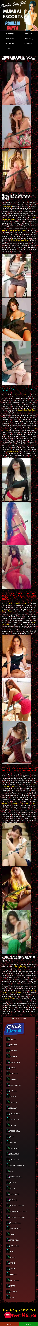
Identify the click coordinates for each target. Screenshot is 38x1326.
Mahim (13, 1183)
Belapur (13, 1056)
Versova (13, 1274)
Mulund (13, 1200)
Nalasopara (15, 1223)
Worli (12, 1297)
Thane (9, 48)
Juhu (12, 1137)
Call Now (9, 1324)
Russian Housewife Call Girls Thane (19, 803)
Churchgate (15, 1085)
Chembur (14, 1079)
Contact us (28, 43)
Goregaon (14, 1119)
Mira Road (14, 1194)
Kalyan (13, 1142)
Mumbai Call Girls (18, 1211)
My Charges (9, 43)
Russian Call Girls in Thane (14, 230)
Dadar (13, 1096)
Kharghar (14, 1160)
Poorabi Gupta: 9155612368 (19, 1310)
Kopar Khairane (17, 1165)
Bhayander (15, 1062)
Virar (12, 1286)
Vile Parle (14, 1280)
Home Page (9, 34)
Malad (13, 1188)
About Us (28, 34)
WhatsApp (28, 1324)
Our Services (9, 38)
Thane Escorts (7, 206)
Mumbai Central (17, 1217)
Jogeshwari (15, 1131)
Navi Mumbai (15, 1228)
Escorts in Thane (13, 451)
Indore (13, 1125)
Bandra (13, 1051)
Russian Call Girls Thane (27, 410)
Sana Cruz (14, 1246)
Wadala (13, 1292)
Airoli (13, 1039)
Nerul (12, 1234)
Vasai (12, 1263)
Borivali (14, 1074)
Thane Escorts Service (22, 395)
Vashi (28, 48)
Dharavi (13, 1108)
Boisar (13, 1068)
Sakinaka (14, 1240)
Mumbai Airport (17, 1206)
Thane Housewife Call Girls (18, 603)
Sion (12, 1251)
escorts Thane (9, 998)
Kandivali (14, 1148)
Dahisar (13, 1102)
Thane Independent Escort (20, 240)
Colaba (13, 1091)
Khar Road (15, 1154)
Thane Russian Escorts (21, 968)
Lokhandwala (16, 1177)
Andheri (13, 1045)
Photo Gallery (28, 38)
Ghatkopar (15, 1114)
